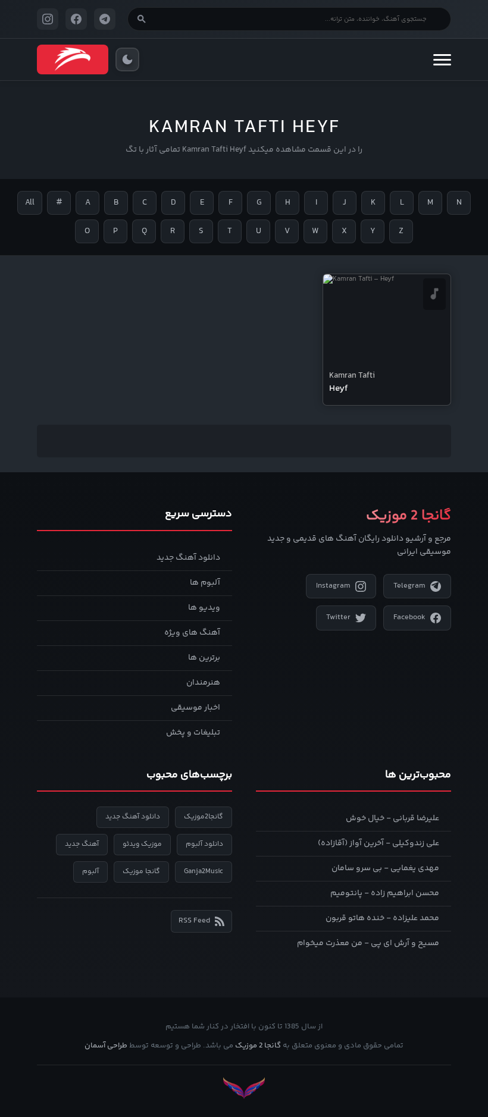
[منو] (442, 59)
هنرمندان (203, 682)
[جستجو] (141, 19)
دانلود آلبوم (204, 844)
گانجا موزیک (141, 871)
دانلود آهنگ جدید (188, 557)
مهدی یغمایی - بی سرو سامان (385, 868)
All (30, 202)
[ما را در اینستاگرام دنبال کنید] (47, 19)
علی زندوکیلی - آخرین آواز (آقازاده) (378, 843)
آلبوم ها (205, 582)
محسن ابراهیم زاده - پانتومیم (384, 893)
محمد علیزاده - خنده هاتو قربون (382, 918)
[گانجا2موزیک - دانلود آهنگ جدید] (72, 59)
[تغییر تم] (127, 59)
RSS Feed (194, 921)
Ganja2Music (203, 871)
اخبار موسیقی (195, 707)
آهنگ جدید (82, 844)
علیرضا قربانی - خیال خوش (392, 818)
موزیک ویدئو (142, 844)
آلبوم (90, 871)
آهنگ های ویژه (192, 632)
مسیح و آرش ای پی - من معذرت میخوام (368, 943)
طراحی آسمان (106, 1046)
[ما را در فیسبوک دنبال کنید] (76, 19)
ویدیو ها (204, 607)
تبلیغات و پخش (193, 732)
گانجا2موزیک (203, 817)
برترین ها (204, 657)
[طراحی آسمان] (244, 1088)
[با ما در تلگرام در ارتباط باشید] (104, 19)
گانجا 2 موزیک (258, 1046)
